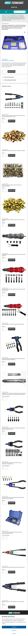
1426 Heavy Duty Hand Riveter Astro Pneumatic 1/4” (13, 567)
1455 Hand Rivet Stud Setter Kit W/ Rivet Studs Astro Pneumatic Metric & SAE (13, 428)
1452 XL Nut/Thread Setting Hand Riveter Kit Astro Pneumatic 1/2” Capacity (13, 498)
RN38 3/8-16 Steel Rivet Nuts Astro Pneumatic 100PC (13, 150)
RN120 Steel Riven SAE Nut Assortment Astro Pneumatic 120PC (11, 185)
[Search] (24, 12)
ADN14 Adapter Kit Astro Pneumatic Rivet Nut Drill (13, 324)
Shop (6, 15)
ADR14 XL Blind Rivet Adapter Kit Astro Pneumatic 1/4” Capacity (14, 255)
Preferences (14, 630)
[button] (6, 12)
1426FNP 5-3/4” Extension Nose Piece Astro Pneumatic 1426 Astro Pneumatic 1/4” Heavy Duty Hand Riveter (14, 394)
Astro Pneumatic (12, 15)
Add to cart (11, 71)
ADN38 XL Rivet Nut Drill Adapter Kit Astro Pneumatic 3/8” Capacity (13, 290)
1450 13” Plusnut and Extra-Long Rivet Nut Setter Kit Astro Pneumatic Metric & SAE (13, 116)
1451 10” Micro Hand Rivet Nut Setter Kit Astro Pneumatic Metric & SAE (12, 533)
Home (3, 15)
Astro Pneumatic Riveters (13, 16)
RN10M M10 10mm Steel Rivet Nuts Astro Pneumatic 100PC (13, 220)
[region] (14, 625)
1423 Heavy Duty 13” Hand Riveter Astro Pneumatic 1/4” (13, 602)
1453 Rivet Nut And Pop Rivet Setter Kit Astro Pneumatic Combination (12, 463)
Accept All (14, 627)
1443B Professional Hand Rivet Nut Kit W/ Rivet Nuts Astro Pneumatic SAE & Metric (13, 359)
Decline (14, 633)
